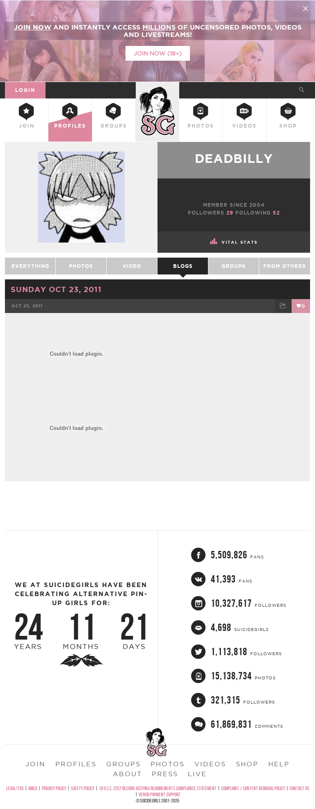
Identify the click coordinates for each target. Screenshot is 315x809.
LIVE (197, 773)
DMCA (32, 788)
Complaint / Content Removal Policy (253, 788)
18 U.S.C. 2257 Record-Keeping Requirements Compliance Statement (158, 788)
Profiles (70, 125)
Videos (244, 125)
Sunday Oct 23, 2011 (56, 289)
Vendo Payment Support (159, 794)
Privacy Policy (54, 788)
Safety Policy (82, 788)
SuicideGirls (157, 88)
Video (132, 266)
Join (26, 125)
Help (279, 764)
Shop (288, 125)
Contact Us (299, 788)
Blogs (183, 266)
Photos (200, 125)
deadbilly (234, 158)
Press (165, 773)
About (127, 773)
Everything (30, 266)
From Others (284, 266)
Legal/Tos (15, 788)
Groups (113, 125)
